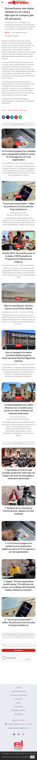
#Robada (23, 110)
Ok (32, 757)
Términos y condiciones (18, 695)
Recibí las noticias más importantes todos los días (18, 635)
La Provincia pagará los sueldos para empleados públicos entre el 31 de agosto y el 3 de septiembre (18, 155)
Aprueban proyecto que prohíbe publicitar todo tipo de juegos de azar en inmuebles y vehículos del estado (18, 474)
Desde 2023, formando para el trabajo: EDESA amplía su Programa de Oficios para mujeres (18, 257)
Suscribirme (18, 650)
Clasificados (18, 706)
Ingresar (19, 714)
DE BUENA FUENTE (18, 710)
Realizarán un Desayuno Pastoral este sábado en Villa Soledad (18, 511)
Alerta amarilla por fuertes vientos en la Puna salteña (18, 307)
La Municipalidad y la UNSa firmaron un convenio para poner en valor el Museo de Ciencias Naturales (18, 409)
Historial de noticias (18, 691)
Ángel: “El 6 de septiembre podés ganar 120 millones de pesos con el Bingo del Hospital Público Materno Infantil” (18, 585)
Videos (18, 703)
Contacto (18, 687)
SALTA (7, 32)
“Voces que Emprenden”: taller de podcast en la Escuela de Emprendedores (18, 206)
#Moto (16, 110)
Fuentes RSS (18, 699)
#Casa (10, 110)
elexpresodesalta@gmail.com (18, 728)
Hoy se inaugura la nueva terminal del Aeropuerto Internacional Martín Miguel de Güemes (18, 356)
